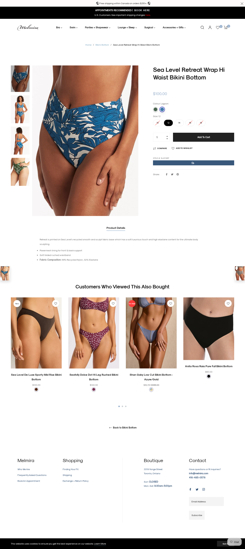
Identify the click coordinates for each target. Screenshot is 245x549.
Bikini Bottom (102, 44)
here (148, 14)
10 (157, 122)
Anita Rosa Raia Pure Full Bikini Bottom (208, 366)
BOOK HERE (142, 10)
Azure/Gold (151, 389)
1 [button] (119, 406)
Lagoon (162, 109)
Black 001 (209, 376)
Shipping (67, 475)
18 (201, 122)
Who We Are (24, 469)
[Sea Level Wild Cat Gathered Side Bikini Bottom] (240, 273)
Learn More (100, 543)
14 (179, 122)
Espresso (36, 389)
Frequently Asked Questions (32, 475)
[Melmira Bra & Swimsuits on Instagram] (203, 489)
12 (168, 122)
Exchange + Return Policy (75, 480)
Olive (155, 109)
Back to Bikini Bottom (124, 427)
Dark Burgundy (94, 389)
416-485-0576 (197, 477)
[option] (36, 351)
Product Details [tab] (115, 227)
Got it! (225, 544)
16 (190, 122)
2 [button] (122, 406)
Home (88, 44)
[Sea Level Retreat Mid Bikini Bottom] (5, 273)
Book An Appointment (29, 480)
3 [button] (125, 406)
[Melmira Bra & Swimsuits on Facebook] (190, 489)
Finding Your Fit (70, 469)
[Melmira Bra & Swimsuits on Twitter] (197, 489)
